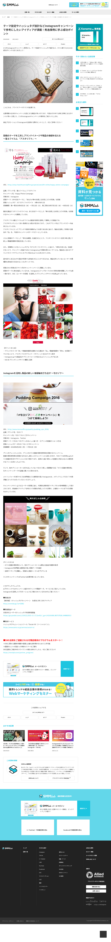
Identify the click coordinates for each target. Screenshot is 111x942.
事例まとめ (61, 852)
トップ (25, 848)
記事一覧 (27, 12)
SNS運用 (61, 876)
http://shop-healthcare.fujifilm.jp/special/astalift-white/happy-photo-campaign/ (38, 185)
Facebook (42, 869)
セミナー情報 (50, 12)
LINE (40, 862)
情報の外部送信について (32, 921)
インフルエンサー (43, 886)
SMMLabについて (53, 5)
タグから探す (38, 12)
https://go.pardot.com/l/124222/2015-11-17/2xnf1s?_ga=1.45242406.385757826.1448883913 (37, 615)
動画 (40, 883)
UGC (40, 879)
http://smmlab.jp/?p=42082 (13, 603)
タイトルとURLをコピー (58, 39)
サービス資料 (75, 12)
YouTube (41, 866)
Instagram (42, 852)
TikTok (41, 855)
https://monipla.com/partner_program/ (18, 652)
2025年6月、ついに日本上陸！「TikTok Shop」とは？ (90, 94)
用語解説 (61, 862)
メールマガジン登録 (91, 855)
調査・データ (62, 859)
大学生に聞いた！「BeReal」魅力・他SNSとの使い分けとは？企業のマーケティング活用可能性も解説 (91, 63)
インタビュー (42, 890)
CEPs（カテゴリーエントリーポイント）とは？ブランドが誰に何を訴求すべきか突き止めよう (91, 78)
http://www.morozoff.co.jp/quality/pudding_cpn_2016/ (28, 429)
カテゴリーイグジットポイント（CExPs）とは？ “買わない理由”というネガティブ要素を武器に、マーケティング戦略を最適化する (91, 87)
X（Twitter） (42, 859)
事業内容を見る (96, 887)
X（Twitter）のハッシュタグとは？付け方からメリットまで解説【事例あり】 (91, 71)
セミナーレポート (63, 855)
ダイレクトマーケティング (65, 866)
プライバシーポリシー (8, 921)
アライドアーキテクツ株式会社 (60, 778)
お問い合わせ (96, 891)
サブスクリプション (44, 876)
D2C (40, 872)
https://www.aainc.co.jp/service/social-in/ (18, 627)
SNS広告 (61, 869)
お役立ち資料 (63, 12)
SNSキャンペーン (63, 872)
